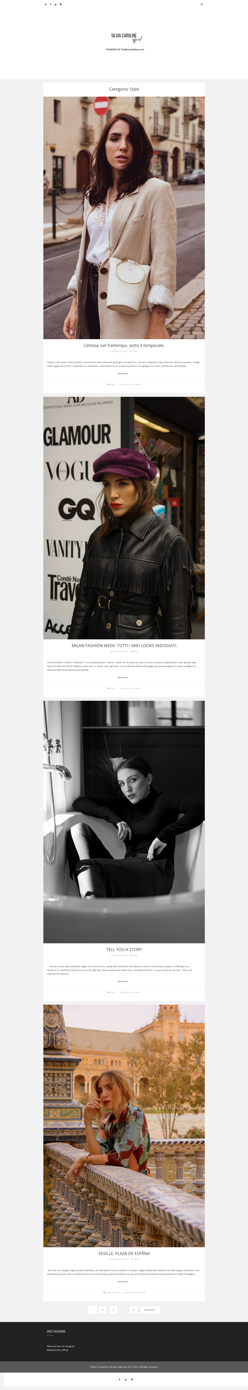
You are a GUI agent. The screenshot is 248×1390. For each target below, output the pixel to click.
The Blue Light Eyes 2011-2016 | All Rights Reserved (133, 1367)
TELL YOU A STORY (124, 949)
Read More (123, 373)
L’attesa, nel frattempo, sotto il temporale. (124, 345)
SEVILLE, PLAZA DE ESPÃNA (124, 1253)
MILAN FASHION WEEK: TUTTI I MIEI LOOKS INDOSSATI (124, 645)
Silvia (135, 351)
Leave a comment (131, 384)
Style (113, 384)
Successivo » (150, 1309)
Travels (116, 1292)
